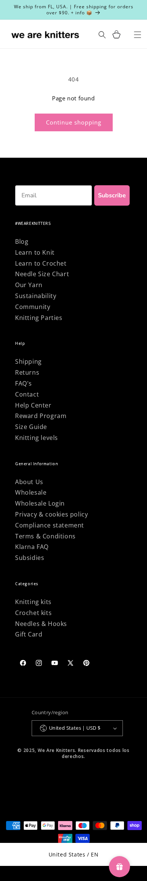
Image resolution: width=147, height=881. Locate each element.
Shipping (28, 361)
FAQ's (23, 383)
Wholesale (30, 492)
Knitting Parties (39, 318)
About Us (29, 482)
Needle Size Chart (42, 274)
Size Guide (31, 427)
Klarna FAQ (32, 547)
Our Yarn (29, 285)
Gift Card (28, 634)
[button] (116, 34)
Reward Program (40, 416)
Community (32, 307)
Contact (27, 394)
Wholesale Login (40, 503)
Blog (21, 241)
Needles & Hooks (41, 624)
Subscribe (112, 195)
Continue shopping (73, 122)
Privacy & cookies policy (51, 514)
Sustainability (35, 296)
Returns (27, 372)
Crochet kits (33, 613)
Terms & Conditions (45, 536)
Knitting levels (36, 438)
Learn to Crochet (41, 263)
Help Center (33, 405)
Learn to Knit (35, 252)
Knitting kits (33, 602)
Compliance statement (49, 525)
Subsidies (29, 558)
